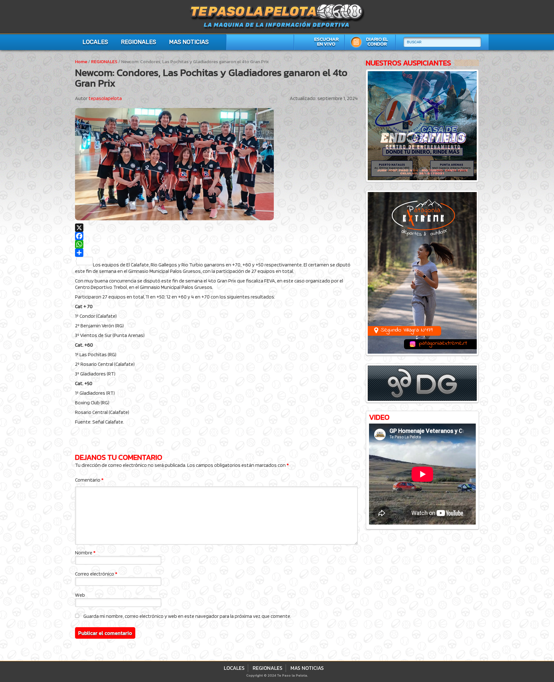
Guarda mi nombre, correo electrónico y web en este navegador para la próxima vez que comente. (187, 616)
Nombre (85, 553)
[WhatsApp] (216, 244)
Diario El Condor (377, 41)
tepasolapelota (105, 98)
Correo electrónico (96, 574)
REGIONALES (138, 42)
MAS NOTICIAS (189, 42)
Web (80, 595)
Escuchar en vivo (326, 41)
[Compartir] (216, 252)
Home (81, 61)
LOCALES (95, 42)
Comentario (89, 480)
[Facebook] (216, 236)
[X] (216, 227)
